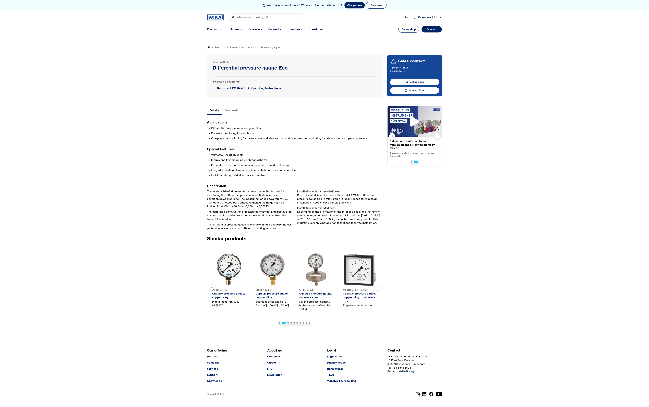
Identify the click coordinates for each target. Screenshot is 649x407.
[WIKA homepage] (215, 17)
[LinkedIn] (424, 394)
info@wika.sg (398, 71)
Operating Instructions (266, 88)
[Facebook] (431, 394)
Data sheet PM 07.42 (230, 88)
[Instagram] (418, 394)
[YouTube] (439, 394)
